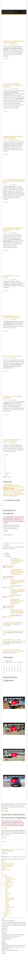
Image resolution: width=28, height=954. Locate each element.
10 (5, 471)
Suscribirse (5, 828)
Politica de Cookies (7, 866)
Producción (10, 492)
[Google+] (4, 810)
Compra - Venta (6, 870)
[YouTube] (5, 810)
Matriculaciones (19, 489)
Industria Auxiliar (17, 486)
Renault (19, 492)
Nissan (13, 490)
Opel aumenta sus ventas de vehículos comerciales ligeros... (17, 611)
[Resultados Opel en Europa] (13, 72)
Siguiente (7, 473)
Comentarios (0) (9, 567)
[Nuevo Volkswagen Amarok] (13, 428)
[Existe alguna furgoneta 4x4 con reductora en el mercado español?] (5, 647)
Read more (4, 931)
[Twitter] (2, 810)
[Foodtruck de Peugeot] (13, 124)
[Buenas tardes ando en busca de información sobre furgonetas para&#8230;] (5, 636)
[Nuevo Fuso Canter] (13, 264)
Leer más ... (6, 58)
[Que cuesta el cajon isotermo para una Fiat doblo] (5, 628)
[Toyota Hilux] (13, 304)
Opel (23, 490)
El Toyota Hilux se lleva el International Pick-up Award (11, 316)
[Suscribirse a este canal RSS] (23, 17)
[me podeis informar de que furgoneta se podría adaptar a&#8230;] (5, 619)
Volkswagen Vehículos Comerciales (13, 494)
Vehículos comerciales (10, 494)
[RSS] (7, 810)
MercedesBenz (7, 490)
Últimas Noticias (15, 44)
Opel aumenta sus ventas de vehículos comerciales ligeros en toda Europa (12, 85)
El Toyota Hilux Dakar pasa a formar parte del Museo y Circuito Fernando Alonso (14, 181)
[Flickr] (6, 810)
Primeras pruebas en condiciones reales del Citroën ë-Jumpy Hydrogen (13, 229)
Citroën (15, 485)
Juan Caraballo (22, 856)
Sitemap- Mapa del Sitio (8, 863)
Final (6, 474)
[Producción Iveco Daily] (13, 384)
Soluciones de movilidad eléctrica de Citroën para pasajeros (14, 41)
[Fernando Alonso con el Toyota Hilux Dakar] (13, 168)
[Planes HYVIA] (13, 344)
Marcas (9, 488)
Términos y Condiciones (16, 543)
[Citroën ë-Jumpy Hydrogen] (13, 216)
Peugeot (5, 492)
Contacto (4, 868)
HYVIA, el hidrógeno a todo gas (12, 356)
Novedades (14, 443)
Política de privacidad (7, 851)
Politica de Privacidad (7, 865)
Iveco (23, 486)
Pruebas (15, 492)
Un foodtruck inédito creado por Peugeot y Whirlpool (12, 137)
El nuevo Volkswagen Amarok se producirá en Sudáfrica (12, 440)
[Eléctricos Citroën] (13, 29)
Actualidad (14, 184)
